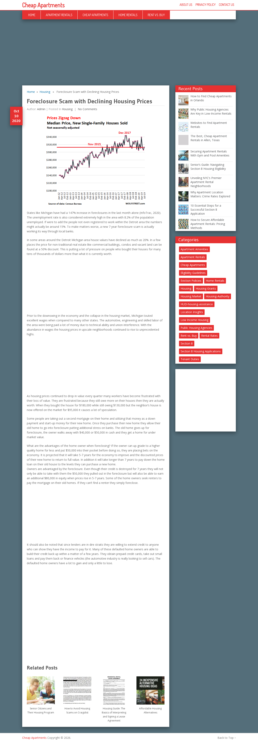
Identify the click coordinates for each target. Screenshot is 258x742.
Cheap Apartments (43, 5)
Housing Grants (206, 288)
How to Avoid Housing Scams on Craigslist (77, 710)
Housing (45, 92)
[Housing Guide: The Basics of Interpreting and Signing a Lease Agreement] (114, 689)
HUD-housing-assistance (197, 304)
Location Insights (192, 312)
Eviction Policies (191, 281)
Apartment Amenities (194, 249)
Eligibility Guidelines (193, 273)
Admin (41, 109)
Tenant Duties (190, 359)
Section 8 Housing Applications (201, 351)
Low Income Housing (194, 320)
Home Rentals (128, 15)
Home (31, 15)
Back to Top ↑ (226, 738)
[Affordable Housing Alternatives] (150, 689)
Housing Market (191, 296)
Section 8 (187, 343)
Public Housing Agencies (196, 328)
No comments (87, 109)
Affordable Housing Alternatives (150, 710)
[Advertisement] (129, 55)
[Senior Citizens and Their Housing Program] (41, 689)
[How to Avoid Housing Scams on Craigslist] (77, 689)
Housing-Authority (217, 296)
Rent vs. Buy (156, 15)
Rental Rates (209, 335)
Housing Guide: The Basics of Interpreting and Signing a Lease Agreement (114, 714)
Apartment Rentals (59, 15)
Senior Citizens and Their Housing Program (40, 710)
